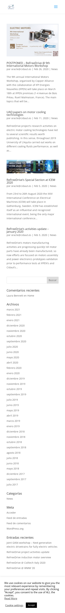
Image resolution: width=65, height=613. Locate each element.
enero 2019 (13, 426)
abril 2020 (12, 362)
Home (30, 295)
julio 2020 (12, 346)
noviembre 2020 (16, 330)
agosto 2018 (13, 452)
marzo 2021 (13, 309)
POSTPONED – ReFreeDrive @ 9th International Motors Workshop (28, 64)
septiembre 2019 (16, 394)
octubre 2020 (14, 336)
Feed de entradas (17, 518)
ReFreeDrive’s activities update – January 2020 (28, 230)
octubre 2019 (14, 389)
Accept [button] (31, 605)
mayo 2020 (13, 357)
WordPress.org (15, 528)
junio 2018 (13, 463)
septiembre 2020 (16, 341)
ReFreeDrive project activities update (28, 552)
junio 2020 (13, 352)
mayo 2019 (13, 410)
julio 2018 (12, 458)
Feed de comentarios (19, 523)
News (54, 69)
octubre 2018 (14, 442)
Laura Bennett (15, 295)
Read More (10, 598)
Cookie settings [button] (14, 605)
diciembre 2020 (16, 325)
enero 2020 (13, 373)
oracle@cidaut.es (21, 69)
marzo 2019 (13, 420)
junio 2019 (13, 405)
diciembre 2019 (16, 378)
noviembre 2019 (16, 383)
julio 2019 (12, 399)
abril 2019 (12, 415)
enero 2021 (13, 320)
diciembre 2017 (16, 473)
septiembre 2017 (16, 479)
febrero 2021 (14, 314)
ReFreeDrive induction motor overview (29, 557)
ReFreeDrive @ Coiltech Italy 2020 (26, 562)
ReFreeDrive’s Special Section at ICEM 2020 (31, 181)
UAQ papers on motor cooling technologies (26, 113)
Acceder (11, 512)
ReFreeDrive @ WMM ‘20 (21, 568)
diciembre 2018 (16, 431)
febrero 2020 (14, 367)
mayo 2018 (13, 468)
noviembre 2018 (16, 436)
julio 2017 (12, 484)
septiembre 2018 (16, 447)
